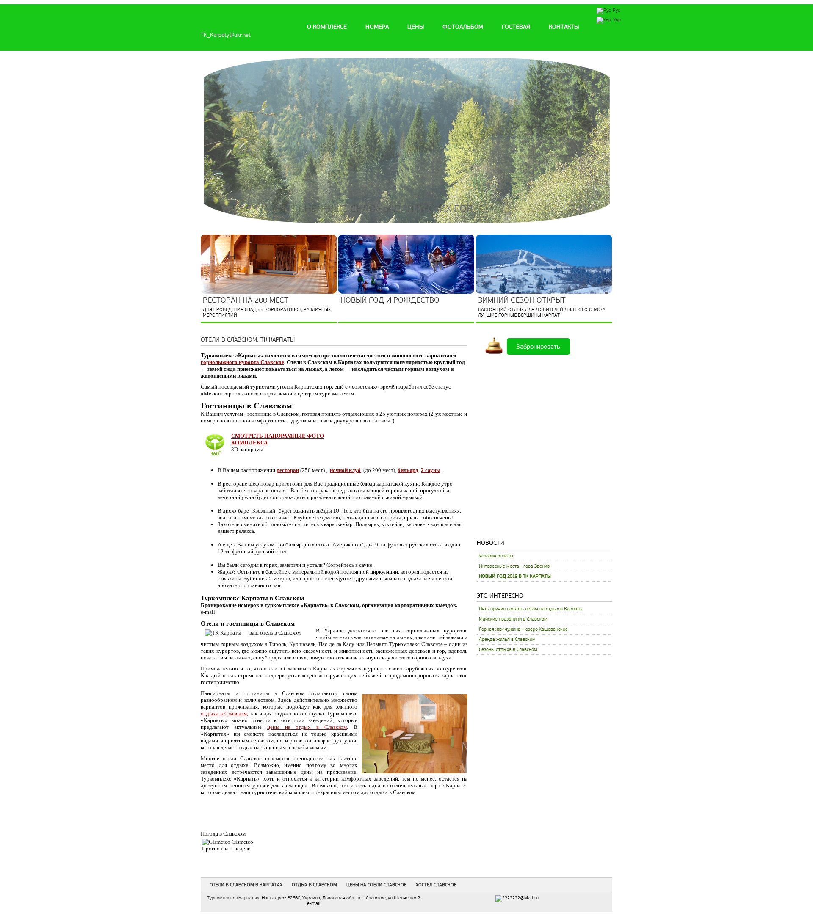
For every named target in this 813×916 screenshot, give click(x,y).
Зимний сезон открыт (522, 300)
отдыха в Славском (224, 713)
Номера (377, 26)
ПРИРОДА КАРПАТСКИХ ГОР (407, 209)
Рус (616, 10)
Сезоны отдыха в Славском (508, 649)
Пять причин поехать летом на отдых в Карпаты (531, 609)
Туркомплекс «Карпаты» (233, 898)
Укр (617, 19)
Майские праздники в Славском (513, 619)
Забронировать (538, 346)
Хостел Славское (436, 885)
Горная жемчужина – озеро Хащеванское (523, 629)
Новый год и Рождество (390, 300)
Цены (415, 26)
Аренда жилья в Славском (507, 639)
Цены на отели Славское (376, 885)
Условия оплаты (496, 556)
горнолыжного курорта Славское (242, 362)
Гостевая (516, 26)
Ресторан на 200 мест (245, 300)
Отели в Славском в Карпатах (246, 885)
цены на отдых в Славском (307, 727)
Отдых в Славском (314, 885)
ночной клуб (345, 470)
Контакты (564, 26)
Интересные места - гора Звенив (514, 566)
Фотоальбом (462, 26)
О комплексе (327, 26)
